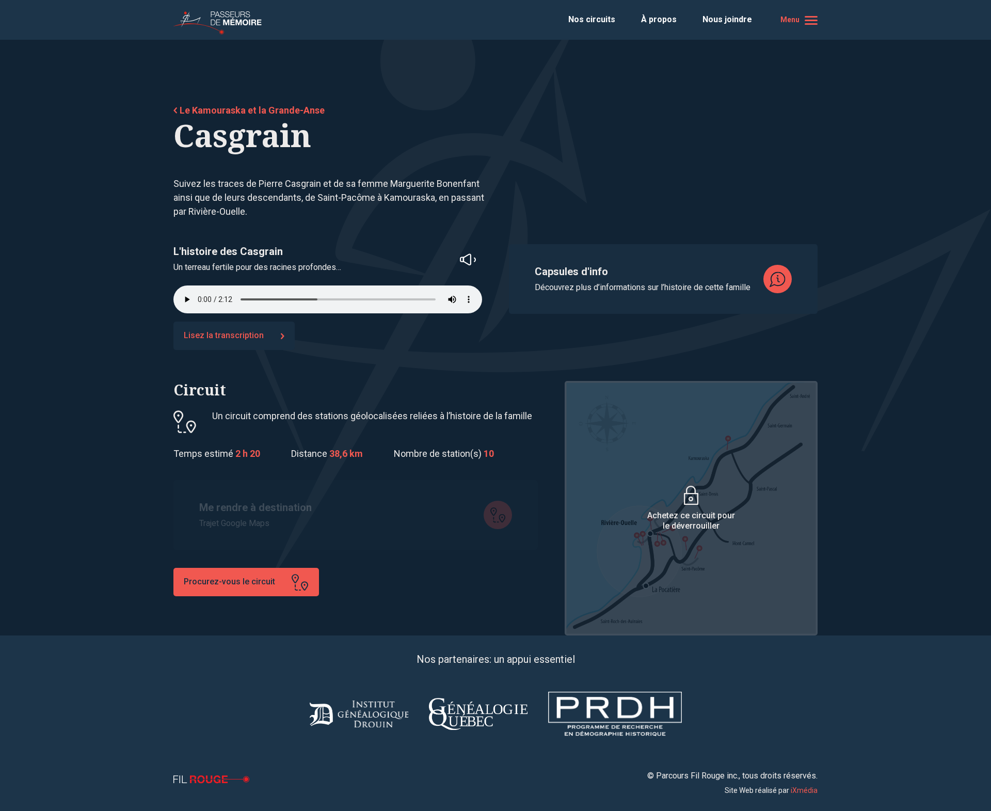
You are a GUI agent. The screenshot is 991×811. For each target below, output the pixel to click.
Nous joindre (727, 19)
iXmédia (804, 790)
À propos (659, 19)
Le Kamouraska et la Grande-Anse (252, 110)
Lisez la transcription (224, 335)
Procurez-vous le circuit (229, 581)
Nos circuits (591, 19)
